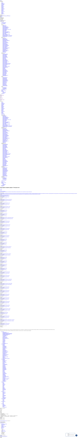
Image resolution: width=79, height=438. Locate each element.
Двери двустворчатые (5, 41)
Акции (2, 90)
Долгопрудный (3, 103)
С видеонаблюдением (5, 350)
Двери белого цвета (5, 78)
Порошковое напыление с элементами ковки (7, 35)
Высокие (4, 356)
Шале (3, 396)
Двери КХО (4, 68)
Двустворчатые (4, 347)
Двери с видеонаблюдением (6, 45)
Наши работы (2, 185)
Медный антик (4, 389)
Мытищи (2, 7)
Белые (3, 382)
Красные (4, 387)
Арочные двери (4, 38)
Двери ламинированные (5, 27)
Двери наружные (4, 69)
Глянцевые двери (4, 25)
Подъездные (4, 366)
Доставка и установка (3, 182)
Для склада (4, 377)
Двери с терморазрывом (5, 46)
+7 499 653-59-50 (3, 22)
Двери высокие (4, 131)
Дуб (3, 390)
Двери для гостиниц (5, 151)
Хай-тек (3, 393)
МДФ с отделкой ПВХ (5, 337)
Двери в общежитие (5, 56)
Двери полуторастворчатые (6, 135)
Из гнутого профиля (5, 352)
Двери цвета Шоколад (5, 175)
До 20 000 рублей (4, 178)
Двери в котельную (5, 55)
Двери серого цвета (5, 82)
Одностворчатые (4, 346)
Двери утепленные (5, 73)
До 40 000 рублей (4, 88)
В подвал (4, 371)
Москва (2, 2)
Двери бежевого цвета (5, 77)
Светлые (4, 384)
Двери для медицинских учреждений (7, 63)
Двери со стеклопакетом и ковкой (6, 34)
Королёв (2, 105)
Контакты (2, 93)
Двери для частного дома (5, 67)
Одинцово (2, 8)
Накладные (4, 349)
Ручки (3, 406)
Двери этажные (4, 164)
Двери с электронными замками (33, 193)
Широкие (4, 357)
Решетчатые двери (5, 141)
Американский (4, 395)
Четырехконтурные (5, 353)
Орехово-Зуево (3, 108)
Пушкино (2, 109)
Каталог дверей (3, 114)
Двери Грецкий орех (5, 169)
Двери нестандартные (13, 193)
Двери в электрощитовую (5, 150)
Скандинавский (4, 397)
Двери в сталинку (4, 149)
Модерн (3, 392)
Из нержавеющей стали (5, 343)
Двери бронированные (5, 54)
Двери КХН (4, 380)
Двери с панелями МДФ (5, 122)
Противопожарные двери (5, 165)
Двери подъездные (5, 160)
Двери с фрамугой (5, 47)
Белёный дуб (4, 388)
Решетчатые (4, 345)
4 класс (3, 400)
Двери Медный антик (5, 81)
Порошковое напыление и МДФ (6, 334)
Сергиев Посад (3, 11)
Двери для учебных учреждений (6, 66)
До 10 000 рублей (4, 87)
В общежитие (4, 374)
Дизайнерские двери (5, 140)
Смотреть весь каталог (3, 180)
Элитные (4, 344)
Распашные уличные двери (5, 50)
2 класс (3, 399)
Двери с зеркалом (4, 30)
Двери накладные (4, 43)
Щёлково (2, 13)
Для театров (4, 378)
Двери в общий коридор (5, 57)
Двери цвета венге (5, 174)
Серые (3, 383)
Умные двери (4, 51)
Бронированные (4, 368)
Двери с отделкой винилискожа (6, 31)
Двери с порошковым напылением (6, 32)
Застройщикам (4, 92)
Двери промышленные (5, 70)
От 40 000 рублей (4, 179)
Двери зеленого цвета (5, 79)
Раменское (2, 10)
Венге (3, 386)
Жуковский (2, 104)
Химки (2, 12)
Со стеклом (4, 339)
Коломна (2, 5)
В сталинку (4, 372)
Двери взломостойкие (5, 60)
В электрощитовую (5, 373)
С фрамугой (4, 348)
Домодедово (2, 4)
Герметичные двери (5, 39)
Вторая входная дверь (8, 193)
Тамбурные (4, 359)
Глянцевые (4, 341)
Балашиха (2, 3)
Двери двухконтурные (5, 132)
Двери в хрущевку (5, 59)
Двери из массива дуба (5, 26)
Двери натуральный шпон (5, 28)
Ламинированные (4, 332)
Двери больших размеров (5, 130)
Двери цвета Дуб (4, 84)
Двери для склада (4, 155)
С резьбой (4, 340)
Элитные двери (4, 52)
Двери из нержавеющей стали (6, 117)
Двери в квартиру (4, 145)
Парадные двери (4, 74)
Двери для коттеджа (5, 62)
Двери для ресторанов (5, 64)
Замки (3, 404)
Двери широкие (4, 49)
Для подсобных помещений (6, 376)
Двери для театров (5, 65)
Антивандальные (4, 362)
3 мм (3, 402)
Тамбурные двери (4, 75)
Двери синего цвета (5, 173)
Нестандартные (4, 355)
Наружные (4, 363)
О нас (3, 183)
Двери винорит (4, 116)
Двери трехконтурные (5, 48)
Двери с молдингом (5, 136)
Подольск (2, 9)
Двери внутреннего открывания (6, 40)
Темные (3, 385)
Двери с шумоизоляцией (5, 71)
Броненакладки (4, 405)
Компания (2, 91)
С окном (4, 342)
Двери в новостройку (5, 146)
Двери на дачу (4, 159)
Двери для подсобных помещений (6, 154)
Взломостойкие (4, 369)
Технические (4, 367)
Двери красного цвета (5, 80)
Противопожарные (5, 360)
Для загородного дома (5, 364)
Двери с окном (4, 121)
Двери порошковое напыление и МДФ (7, 29)
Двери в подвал (4, 58)
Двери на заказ (3, 89)
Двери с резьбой (4, 33)
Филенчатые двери (5, 36)
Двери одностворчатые (5, 44)
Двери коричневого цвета (5, 170)
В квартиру (4, 365)
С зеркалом (4, 336)
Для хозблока (4, 381)
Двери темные (4, 83)
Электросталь (2, 113)
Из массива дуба (4, 335)
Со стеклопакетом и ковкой (6, 338)
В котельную (4, 361)
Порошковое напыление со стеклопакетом (7, 126)
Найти (1, 437)
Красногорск (2, 6)
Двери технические (5, 72)
